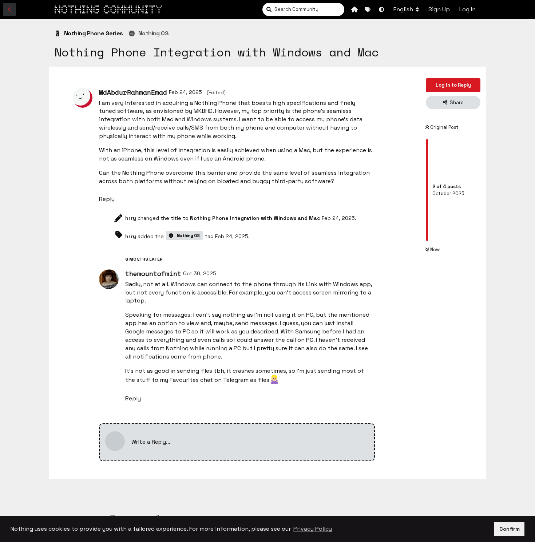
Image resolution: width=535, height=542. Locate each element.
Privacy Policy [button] (312, 529)
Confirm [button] (509, 529)
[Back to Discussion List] (9, 9)
